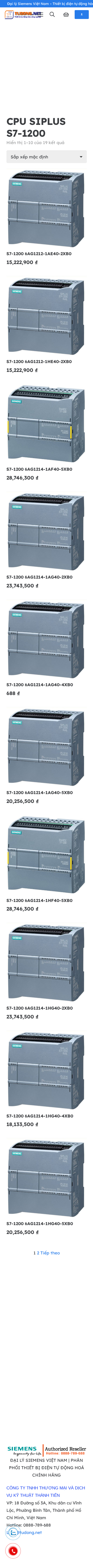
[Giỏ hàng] (66, 14)
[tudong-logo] (22, 14)
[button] (52, 14)
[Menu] (40, 14)
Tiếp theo (50, 1252)
